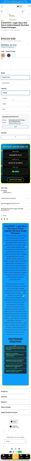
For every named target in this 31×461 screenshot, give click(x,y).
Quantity (3, 133)
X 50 (3, 109)
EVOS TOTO (6, 77)
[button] (15, 198)
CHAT (27, 457)
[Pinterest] (7, 219)
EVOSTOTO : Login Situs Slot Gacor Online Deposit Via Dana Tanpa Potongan (15, 2)
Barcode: (12, 30)
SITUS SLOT (6, 83)
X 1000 (4, 98)
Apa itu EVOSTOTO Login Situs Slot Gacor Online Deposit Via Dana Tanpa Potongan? (15, 348)
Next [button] (29, 2)
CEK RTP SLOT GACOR (15, 179)
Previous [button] (1, 2)
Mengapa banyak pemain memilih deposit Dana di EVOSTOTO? (14, 366)
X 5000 (4, 93)
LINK (21, 457)
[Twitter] (5, 219)
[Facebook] (2, 219)
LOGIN (9, 457)
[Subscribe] (25, 441)
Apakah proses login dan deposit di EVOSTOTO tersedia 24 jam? (15, 360)
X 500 (4, 104)
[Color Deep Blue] (9, 55)
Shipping (9, 40)
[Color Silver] (14, 55)
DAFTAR (15, 457)
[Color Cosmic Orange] (3, 55)
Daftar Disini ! (24, 2)
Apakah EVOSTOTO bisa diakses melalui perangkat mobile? (14, 371)
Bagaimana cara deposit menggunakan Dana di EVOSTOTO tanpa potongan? (14, 355)
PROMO (4, 457)
